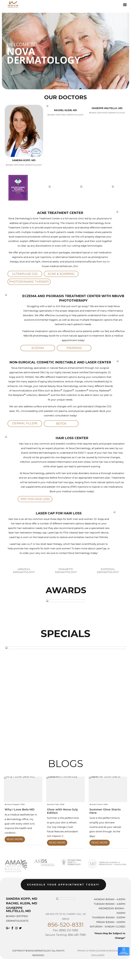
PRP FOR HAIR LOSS (35, 499)
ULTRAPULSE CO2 (25, 274)
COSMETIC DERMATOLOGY (65, 570)
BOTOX (61, 423)
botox (9, 804)
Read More (15, 839)
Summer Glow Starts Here (105, 811)
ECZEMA (37, 348)
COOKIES (102, 951)
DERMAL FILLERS (24, 423)
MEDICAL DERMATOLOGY (23, 570)
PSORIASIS (74, 348)
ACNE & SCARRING (61, 274)
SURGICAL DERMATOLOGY (107, 570)
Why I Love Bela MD (19, 809)
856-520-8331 (66, 924)
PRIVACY (81, 951)
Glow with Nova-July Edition (62, 811)
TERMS (92, 951)
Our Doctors (65, 97)
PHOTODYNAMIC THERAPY (29, 281)
